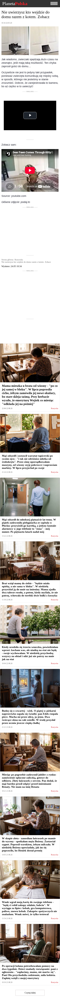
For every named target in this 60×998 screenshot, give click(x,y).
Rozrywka (54, 408)
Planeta (14, 3)
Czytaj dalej (30, 992)
